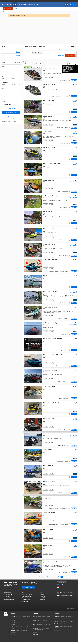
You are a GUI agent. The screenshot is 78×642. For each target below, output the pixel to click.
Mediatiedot (42, 596)
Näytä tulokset (11, 112)
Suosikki (46, 77)
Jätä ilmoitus (72, 4)
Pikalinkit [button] (30, 4)
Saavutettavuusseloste (27, 603)
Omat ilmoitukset (8, 596)
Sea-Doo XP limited (50, 169)
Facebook (61, 584)
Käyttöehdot (25, 601)
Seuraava (62, 577)
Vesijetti (8, 11)
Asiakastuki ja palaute (27, 594)
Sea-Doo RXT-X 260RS (50, 153)
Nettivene (6, 4)
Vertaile (52, 77)
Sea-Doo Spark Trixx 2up (50, 328)
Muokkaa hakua (8, 8)
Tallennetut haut (8, 594)
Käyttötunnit (5, 82)
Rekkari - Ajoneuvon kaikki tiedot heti (66, 592)
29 (58, 576)
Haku (15, 4)
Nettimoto (11, 0)
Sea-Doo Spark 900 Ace (50, 344)
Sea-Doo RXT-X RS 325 (50, 90)
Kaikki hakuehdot (12, 108)
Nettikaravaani (24, 0)
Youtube (61, 587)
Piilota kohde (25, 101)
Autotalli (7, 0)
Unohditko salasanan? (27, 596)
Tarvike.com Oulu (64, 381)
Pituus (3, 94)
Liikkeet (25, 4)
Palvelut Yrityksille (43, 597)
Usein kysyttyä (25, 597)
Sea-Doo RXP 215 (50, 217)
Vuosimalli (4, 88)
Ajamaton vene (7, 104)
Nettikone (15, 0)
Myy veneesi (29, 587)
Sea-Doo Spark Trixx (50, 106)
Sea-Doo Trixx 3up (50, 503)
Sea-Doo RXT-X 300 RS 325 (50, 360)
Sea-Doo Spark (50, 201)
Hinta (3, 76)
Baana (32, 0)
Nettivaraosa (19, 0)
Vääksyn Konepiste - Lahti (63, 492)
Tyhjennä (18, 51)
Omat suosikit (7, 597)
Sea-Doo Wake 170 (50, 471)
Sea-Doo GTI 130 (50, 137)
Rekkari (28, 0)
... (55, 576)
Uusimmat (19, 4)
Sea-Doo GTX (50, 265)
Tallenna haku (19, 8)
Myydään (4, 11)
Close (76, 66)
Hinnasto (41, 594)
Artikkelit (36, 4)
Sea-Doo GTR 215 (50, 122)
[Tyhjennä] (20, 55)
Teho (3, 69)
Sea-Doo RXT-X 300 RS (50, 234)
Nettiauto (3, 0)
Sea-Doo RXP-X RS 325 (50, 74)
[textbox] (10, 62)
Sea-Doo (50, 551)
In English (74, 0)
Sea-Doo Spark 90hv (50, 297)
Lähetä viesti (74, 80)
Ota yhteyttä (42, 599)
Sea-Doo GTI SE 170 (50, 186)
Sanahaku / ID (18, 49)
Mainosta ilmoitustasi (9, 599)
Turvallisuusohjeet (26, 599)
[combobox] (11, 62)
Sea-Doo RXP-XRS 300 (50, 518)
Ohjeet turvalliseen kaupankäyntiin (65, 595)
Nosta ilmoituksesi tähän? (37, 67)
